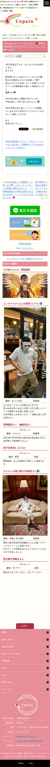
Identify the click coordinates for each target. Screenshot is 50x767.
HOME (5, 35)
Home (21, 763)
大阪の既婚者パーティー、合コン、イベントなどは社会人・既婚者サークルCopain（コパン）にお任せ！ (24, 144)
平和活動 (5, 661)
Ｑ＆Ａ (4, 668)
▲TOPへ (25, 626)
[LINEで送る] (37, 129)
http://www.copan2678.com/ (29, 741)
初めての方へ (7, 639)
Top (31, 763)
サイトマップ (7, 689)
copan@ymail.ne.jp (25, 736)
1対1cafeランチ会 (10, 653)
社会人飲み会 (7, 646)
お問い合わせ (7, 682)
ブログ (4, 675)
